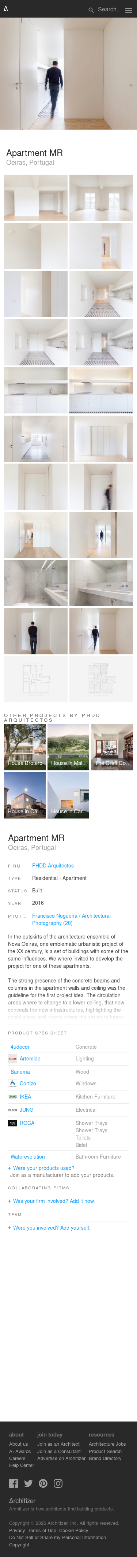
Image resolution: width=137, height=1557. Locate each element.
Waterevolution (28, 1156)
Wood (82, 1071)
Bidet (81, 1144)
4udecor (20, 1046)
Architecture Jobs (107, 1443)
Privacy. (17, 1530)
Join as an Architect (58, 1443)
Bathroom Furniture (98, 1156)
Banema (20, 1071)
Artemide (30, 1058)
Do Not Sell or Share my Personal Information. (58, 1537)
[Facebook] (13, 1485)
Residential (45, 877)
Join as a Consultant (59, 1451)
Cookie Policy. (74, 1530)
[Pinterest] (43, 1485)
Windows (86, 1083)
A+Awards (20, 1451)
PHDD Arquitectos (53, 865)
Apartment (74, 877)
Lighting (85, 1058)
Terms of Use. (43, 1530)
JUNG (27, 1109)
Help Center (21, 1464)
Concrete (86, 1046)
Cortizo (28, 1083)
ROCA (27, 1122)
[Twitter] (28, 1485)
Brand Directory (105, 1457)
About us (18, 1443)
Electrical (86, 1109)
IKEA (25, 1096)
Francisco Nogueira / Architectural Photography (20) (71, 919)
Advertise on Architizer (61, 1457)
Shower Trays (91, 1122)
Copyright (19, 1544)
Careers (17, 1457)
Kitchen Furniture (95, 1096)
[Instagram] (58, 1485)
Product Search (105, 1451)
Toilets (83, 1137)
